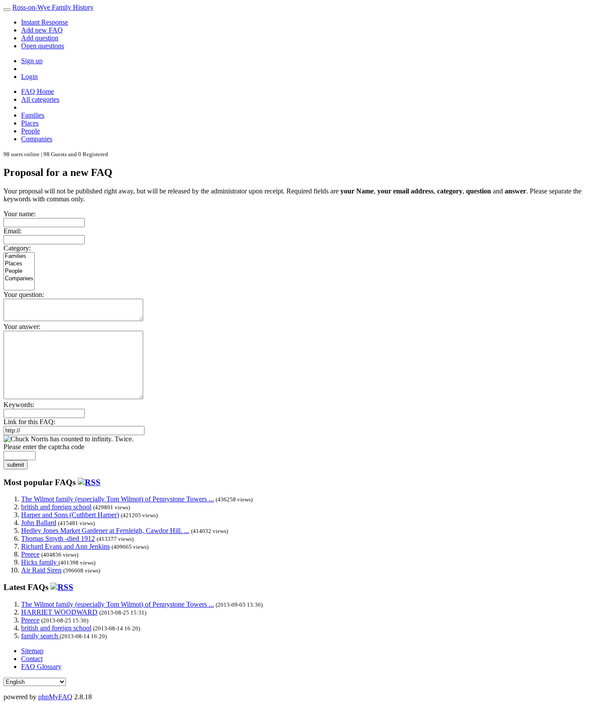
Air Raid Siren (41, 570)
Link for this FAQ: (29, 422)
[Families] (19, 256)
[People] (19, 271)
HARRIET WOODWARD (59, 612)
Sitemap (32, 650)
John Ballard (38, 522)
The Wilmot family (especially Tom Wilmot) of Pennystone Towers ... (117, 499)
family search (40, 636)
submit (15, 464)
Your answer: (22, 326)
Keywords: (19, 404)
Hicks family (39, 562)
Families (32, 115)
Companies (36, 139)
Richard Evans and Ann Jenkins (65, 546)
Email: (13, 231)
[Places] (19, 264)
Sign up (32, 60)
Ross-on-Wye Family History (53, 7)
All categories (40, 99)
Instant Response (44, 22)
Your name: (20, 214)
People (30, 131)
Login (29, 76)
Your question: (24, 294)
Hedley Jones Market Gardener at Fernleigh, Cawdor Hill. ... (105, 530)
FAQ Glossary (41, 666)
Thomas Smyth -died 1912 (58, 538)
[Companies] (19, 278)
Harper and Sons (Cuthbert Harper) (70, 514)
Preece (30, 554)
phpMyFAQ (55, 697)
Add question (39, 38)
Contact (32, 658)
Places (30, 123)
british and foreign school (56, 507)
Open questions (42, 46)
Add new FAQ (42, 30)
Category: (17, 248)
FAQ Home (37, 91)
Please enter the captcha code (44, 447)
